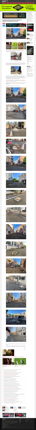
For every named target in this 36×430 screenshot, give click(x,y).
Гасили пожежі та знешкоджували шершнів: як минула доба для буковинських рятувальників (29, 14)
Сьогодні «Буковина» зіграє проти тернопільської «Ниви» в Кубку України (30, 15)
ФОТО (19, 422)
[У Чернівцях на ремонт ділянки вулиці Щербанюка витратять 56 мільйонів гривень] (11, 410)
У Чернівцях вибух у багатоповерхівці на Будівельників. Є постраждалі (30, 70)
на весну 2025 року (23, 63)
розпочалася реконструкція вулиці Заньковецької (17, 50)
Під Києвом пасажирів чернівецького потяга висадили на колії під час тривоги (30, 75)
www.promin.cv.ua (15, 421)
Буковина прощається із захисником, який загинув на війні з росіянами (30, 20)
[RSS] (30, 1)
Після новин (16, 412)
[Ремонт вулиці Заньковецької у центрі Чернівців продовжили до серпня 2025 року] (11, 408)
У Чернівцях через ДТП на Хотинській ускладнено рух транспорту (30, 17)
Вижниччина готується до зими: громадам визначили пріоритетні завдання (29, 60)
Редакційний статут (3, 426)
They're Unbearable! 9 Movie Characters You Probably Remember (7, 366)
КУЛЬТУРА (20, 420)
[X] (28, 1)
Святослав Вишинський (4, 427)
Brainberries (3, 356)
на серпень (8, 64)
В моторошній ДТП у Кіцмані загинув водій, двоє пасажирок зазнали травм (30, 73)
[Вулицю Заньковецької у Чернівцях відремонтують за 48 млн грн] (3, 410)
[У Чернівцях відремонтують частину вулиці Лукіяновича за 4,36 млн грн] (3, 408)
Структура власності (3, 425)
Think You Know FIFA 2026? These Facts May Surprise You (19, 366)
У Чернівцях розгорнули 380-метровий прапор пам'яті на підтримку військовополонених (30, 19)
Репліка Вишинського (5, 412)
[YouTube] (27, 1)
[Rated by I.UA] (27, 421)
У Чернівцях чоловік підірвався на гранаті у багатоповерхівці (29, 68)
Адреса (2, 423)
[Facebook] (26, 1)
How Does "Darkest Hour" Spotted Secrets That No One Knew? (8, 357)
